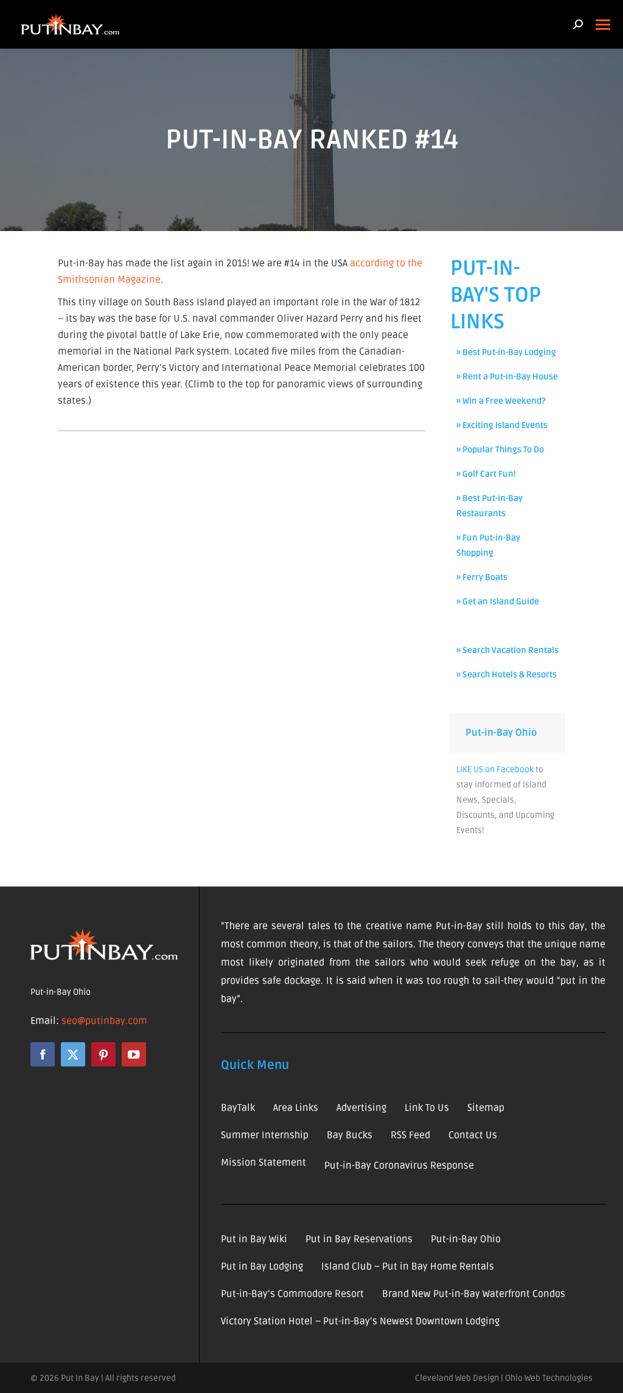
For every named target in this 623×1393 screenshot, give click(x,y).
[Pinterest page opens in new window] (103, 1054)
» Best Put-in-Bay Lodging (506, 352)
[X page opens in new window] (73, 1054)
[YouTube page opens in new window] (134, 1054)
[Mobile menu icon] (603, 24)
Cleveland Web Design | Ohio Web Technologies (504, 1378)
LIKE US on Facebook (495, 769)
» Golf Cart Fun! (486, 474)
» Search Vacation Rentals (507, 650)
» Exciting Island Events (502, 425)
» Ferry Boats (481, 577)
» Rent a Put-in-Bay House (507, 377)
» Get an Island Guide (497, 601)
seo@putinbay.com (104, 1021)
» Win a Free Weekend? (501, 401)
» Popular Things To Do (500, 449)
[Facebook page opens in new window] (42, 1054)
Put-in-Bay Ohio (501, 733)
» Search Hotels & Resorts (506, 674)
